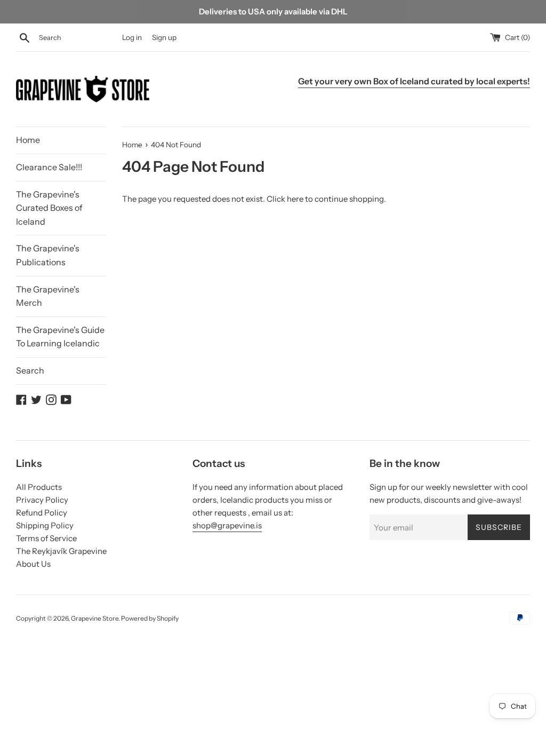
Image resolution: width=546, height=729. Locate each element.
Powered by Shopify (150, 618)
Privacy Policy (42, 500)
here (295, 199)
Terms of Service (46, 538)
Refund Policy (41, 513)
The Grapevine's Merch (47, 296)
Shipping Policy (45, 525)
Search (30, 370)
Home (28, 139)
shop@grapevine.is (227, 525)
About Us (33, 564)
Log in (132, 37)
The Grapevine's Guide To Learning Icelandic (60, 336)
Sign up (164, 37)
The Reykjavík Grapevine (61, 551)
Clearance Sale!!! (49, 167)
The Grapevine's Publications (47, 255)
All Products (39, 487)
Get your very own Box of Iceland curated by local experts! (414, 81)
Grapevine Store (94, 618)
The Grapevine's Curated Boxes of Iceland (49, 208)
